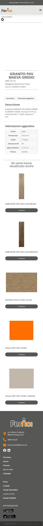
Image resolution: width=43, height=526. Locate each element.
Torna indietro (6, 17)
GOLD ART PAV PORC (16, 348)
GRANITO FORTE (19, 87)
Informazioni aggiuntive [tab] (26, 98)
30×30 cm (25, 135)
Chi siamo (7, 457)
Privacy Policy (21, 524)
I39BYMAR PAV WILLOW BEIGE (20, 204)
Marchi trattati (8, 469)
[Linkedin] (8, 450)
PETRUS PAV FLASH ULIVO (18, 300)
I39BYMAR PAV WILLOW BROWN (21, 252)
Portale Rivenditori (24, 2)
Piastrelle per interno (22, 84)
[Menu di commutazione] (40, 10)
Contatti (32, 2)
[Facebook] (4, 450)
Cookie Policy (33, 524)
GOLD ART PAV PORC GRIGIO (20, 396)
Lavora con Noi (8, 494)
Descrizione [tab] (10, 98)
